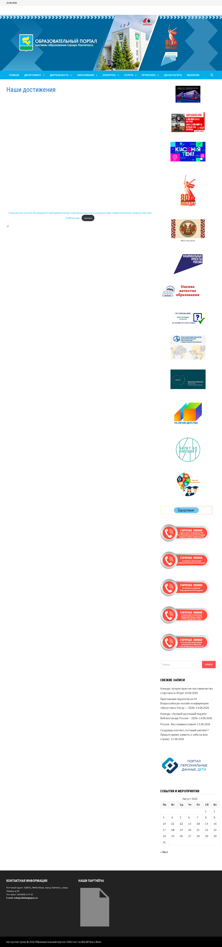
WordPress (87, 941)
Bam (98, 941)
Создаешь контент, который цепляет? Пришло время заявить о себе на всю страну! (184, 734)
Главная (14, 75)
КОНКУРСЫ (109, 75)
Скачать (88, 218)
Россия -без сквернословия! (178, 724)
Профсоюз (149, 75)
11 (172, 824)
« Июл (164, 852)
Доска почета (173, 75)
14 (198, 824)
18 (172, 830)
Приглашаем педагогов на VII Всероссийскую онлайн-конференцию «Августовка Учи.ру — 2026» (184, 703)
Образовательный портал (50, 941)
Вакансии (193, 75)
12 (181, 824)
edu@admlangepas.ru (26, 897)
